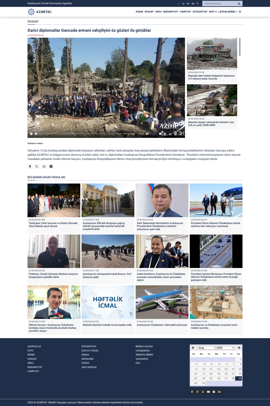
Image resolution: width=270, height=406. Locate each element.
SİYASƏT (149, 11)
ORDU (158, 11)
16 (195, 373)
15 (240, 369)
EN (188, 3)
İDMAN (85, 354)
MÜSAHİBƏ (87, 359)
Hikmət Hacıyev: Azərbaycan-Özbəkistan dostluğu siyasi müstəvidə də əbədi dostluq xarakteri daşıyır (52, 327)
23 (195, 378)
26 (218, 378)
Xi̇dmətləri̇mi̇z (144, 354)
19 (218, 373)
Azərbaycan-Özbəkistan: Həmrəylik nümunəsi (162, 324)
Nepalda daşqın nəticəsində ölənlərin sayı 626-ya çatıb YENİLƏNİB (211, 124)
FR (197, 3)
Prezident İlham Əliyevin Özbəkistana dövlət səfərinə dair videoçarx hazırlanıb (215, 225)
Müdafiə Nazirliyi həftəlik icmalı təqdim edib (107, 324)
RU (183, 3)
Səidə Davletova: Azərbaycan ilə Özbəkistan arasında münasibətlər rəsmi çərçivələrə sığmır (161, 276)
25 (210, 378)
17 (203, 373)
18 (210, 373)
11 (211, 369)
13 (226, 369)
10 (203, 369)
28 (233, 378)
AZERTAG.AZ (34, 346)
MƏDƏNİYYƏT (170, 11)
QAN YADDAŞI (89, 367)
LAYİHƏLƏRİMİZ (227, 11)
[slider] (82, 133)
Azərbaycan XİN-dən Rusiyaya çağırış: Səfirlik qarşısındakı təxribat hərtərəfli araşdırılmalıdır (104, 226)
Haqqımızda (143, 350)
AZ (178, 3)
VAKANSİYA (142, 359)
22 (240, 373)
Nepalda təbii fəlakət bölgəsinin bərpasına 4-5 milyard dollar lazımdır (211, 77)
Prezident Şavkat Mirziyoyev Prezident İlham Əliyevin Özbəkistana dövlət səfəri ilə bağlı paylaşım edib (216, 276)
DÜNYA (85, 363)
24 (203, 378)
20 (226, 373)
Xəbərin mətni (35, 143)
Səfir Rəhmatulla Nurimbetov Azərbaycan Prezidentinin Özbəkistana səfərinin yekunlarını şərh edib (160, 226)
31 (203, 383)
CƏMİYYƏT (185, 11)
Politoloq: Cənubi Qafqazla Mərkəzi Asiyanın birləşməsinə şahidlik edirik (53, 275)
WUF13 (213, 11)
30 (195, 383)
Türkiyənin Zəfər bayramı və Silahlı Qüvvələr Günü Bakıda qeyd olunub (53, 225)
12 (218, 369)
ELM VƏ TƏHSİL (90, 350)
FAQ (138, 363)
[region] (214, 84)
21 (233, 373)
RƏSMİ (139, 11)
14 (233, 369)
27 (226, 378)
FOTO (30, 350)
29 (240, 378)
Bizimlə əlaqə (144, 346)
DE (193, 3)
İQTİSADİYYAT (200, 11)
